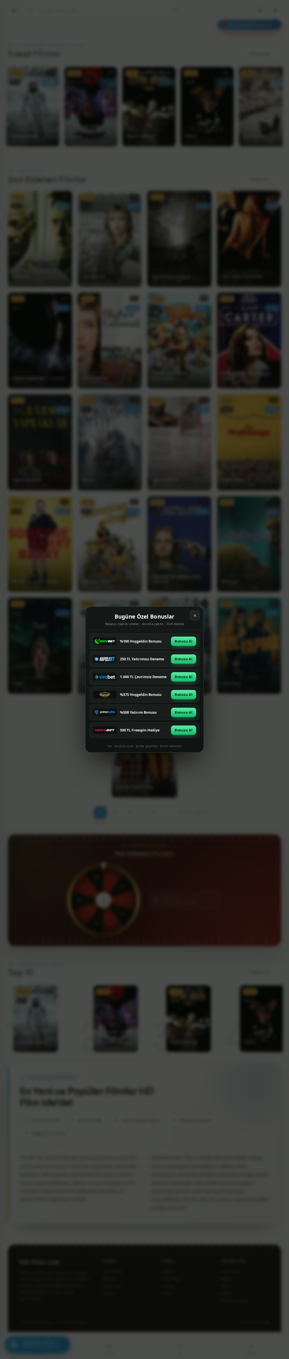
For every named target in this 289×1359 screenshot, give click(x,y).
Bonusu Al (183, 641)
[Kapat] (195, 615)
